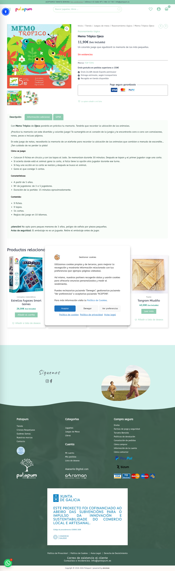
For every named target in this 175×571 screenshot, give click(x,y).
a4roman (106, 568)
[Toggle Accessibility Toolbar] (5, 11)
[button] (66, 28)
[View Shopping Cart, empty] (166, 9)
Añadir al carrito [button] (26, 315)
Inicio (80, 26)
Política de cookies (69, 314)
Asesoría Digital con (76, 469)
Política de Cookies (97, 300)
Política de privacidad (91, 314)
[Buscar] (119, 9)
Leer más (149, 311)
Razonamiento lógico (122, 26)
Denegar (88, 308)
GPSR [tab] (58, 117)
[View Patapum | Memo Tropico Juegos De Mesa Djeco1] (14, 98)
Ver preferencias (110, 308)
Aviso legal (110, 314)
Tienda (88, 26)
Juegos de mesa (101, 26)
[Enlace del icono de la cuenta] (159, 9)
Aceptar (65, 308)
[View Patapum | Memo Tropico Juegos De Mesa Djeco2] (31, 98)
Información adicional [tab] (38, 117)
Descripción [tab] (15, 117)
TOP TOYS (89, 63)
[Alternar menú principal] (9, 9)
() (76, 2)
